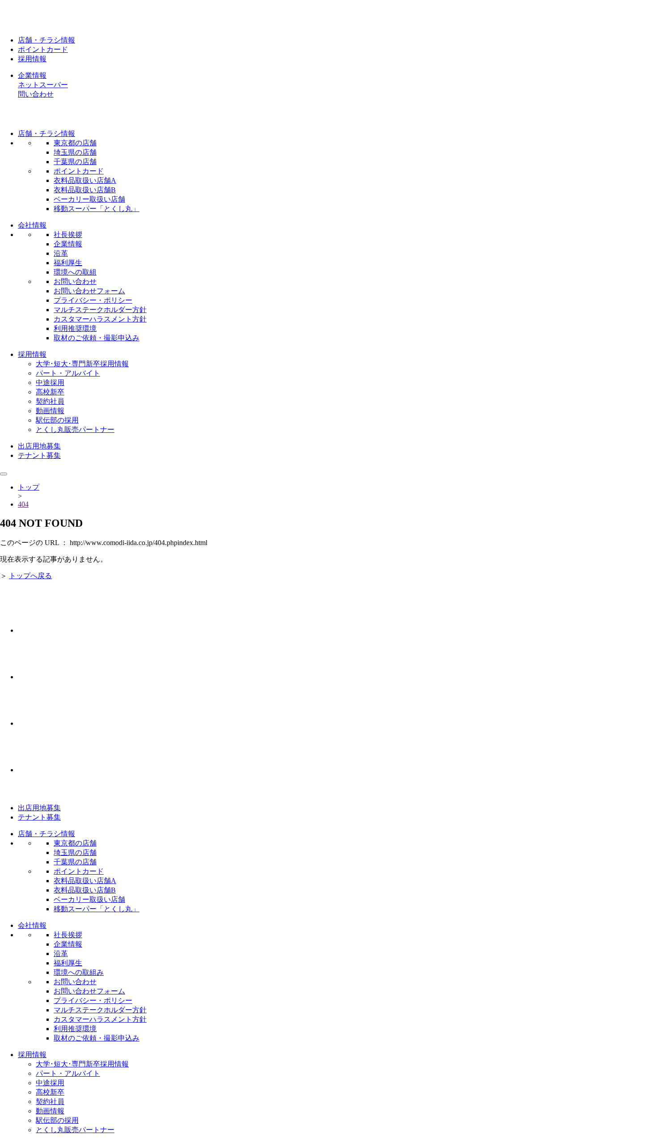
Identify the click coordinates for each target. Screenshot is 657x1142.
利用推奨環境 (75, 328)
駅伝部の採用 (57, 420)
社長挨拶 (68, 234)
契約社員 (50, 401)
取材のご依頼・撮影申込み (96, 338)
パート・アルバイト (68, 373)
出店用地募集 (39, 446)
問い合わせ (36, 94)
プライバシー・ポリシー (93, 300)
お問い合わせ (75, 281)
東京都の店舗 (75, 143)
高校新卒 (50, 392)
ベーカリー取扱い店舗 (89, 199)
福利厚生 (68, 262)
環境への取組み (79, 972)
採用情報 (32, 59)
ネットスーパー (43, 85)
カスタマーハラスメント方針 (100, 319)
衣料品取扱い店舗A (85, 180)
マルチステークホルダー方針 (100, 309)
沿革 (61, 253)
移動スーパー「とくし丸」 (96, 208)
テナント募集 (39, 455)
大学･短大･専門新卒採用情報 (82, 364)
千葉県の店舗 (75, 161)
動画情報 (50, 411)
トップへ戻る (30, 575)
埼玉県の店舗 (75, 152)
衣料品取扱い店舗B (85, 190)
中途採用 (50, 382)
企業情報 (32, 75)
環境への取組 (75, 272)
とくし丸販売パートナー (75, 429)
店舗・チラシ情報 (46, 40)
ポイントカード (43, 49)
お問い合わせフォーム (89, 291)
